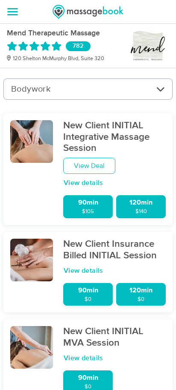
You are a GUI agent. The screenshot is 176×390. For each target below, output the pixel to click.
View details (83, 182)
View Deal (89, 165)
